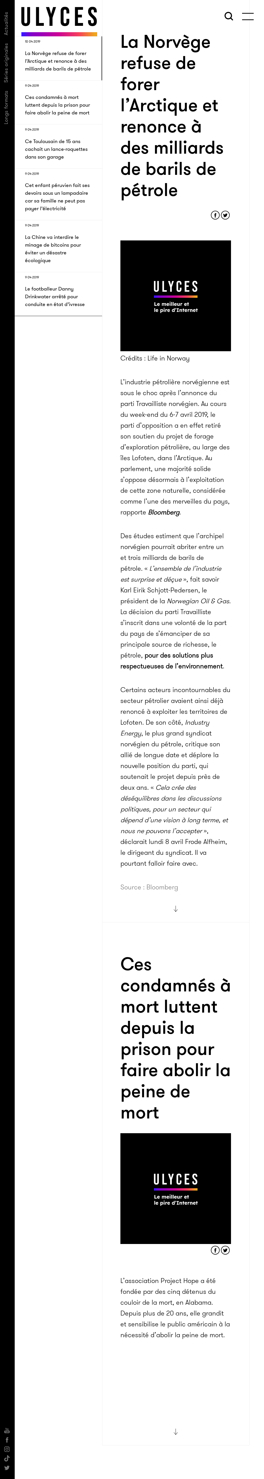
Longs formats (6, 107)
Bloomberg (163, 512)
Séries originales (6, 63)
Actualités (6, 23)
